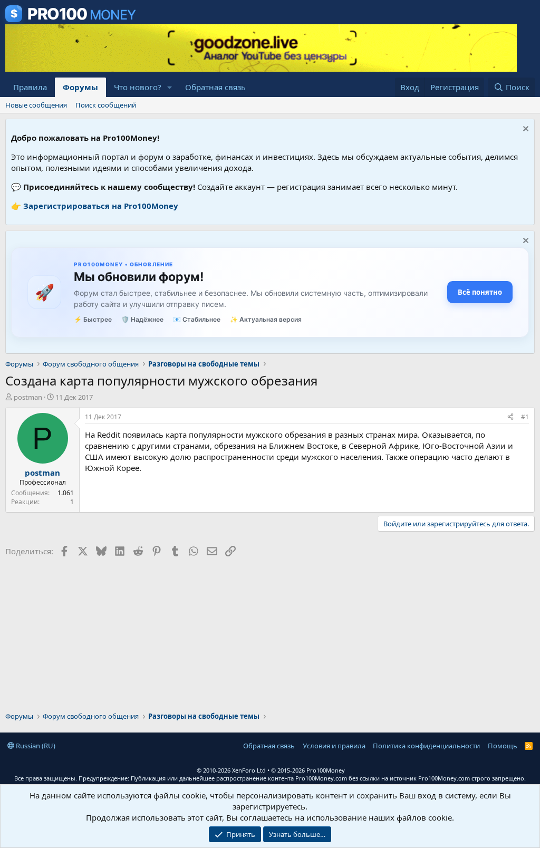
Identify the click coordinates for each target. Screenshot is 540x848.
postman (28, 397)
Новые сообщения (36, 105)
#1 (525, 416)
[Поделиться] (510, 417)
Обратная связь (215, 87)
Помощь (502, 745)
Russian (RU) (34, 745)
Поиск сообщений (105, 105)
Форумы (80, 87)
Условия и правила (334, 745)
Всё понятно (480, 292)
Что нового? (137, 87)
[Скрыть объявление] (524, 130)
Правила (30, 87)
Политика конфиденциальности (426, 745)
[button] (169, 87)
